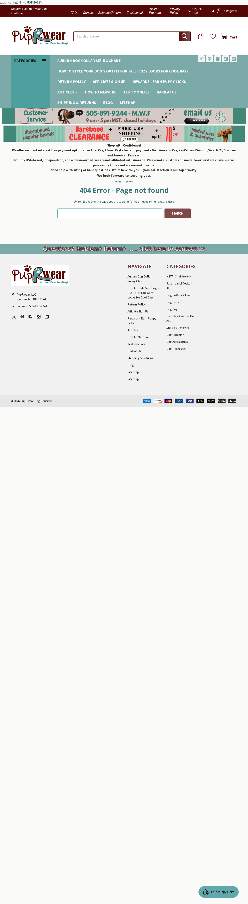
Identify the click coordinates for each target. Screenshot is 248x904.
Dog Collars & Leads (179, 295)
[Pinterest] (209, 58)
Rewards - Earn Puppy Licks (159, 81)
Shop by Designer (177, 328)
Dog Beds (172, 302)
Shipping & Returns (76, 102)
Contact (88, 12)
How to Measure (100, 92)
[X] (201, 58)
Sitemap (127, 102)
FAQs (74, 12)
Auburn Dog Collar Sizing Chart (89, 60)
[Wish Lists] (213, 36)
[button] (124, 116)
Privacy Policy (175, 10)
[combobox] (132, 36)
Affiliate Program (155, 10)
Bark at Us (167, 92)
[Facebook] (217, 58)
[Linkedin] (233, 58)
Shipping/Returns (110, 12)
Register (231, 11)
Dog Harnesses (176, 349)
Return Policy (71, 81)
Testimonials (135, 12)
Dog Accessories (177, 342)
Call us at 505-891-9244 (31, 306)
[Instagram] (225, 58)
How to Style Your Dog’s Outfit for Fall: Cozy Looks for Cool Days (123, 71)
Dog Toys (172, 309)
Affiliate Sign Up (109, 81)
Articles (65, 92)
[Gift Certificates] (202, 36)
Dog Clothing (175, 335)
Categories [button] (25, 60)
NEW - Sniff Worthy (178, 276)
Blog (108, 102)
